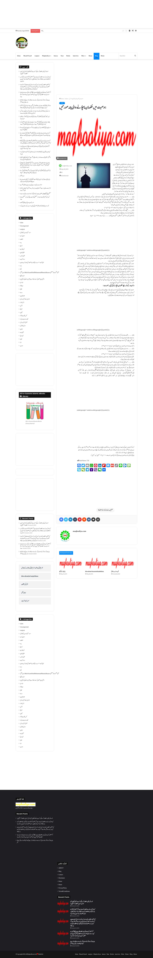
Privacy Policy (62, 888)
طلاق (21, 289)
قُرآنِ (21, 306)
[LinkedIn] (70, 519)
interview (75, 56)
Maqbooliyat (46, 56)
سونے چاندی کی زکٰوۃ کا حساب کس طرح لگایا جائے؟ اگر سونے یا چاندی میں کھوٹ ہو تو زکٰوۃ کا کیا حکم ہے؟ (35, 128)
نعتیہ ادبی (22, 336)
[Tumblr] (75, 519)
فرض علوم (22, 302)
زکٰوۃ (21, 269)
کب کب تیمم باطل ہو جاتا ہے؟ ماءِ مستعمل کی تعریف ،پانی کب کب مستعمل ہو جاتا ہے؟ (35, 198)
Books (68, 56)
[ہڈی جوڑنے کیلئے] (70, 563)
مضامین (21, 329)
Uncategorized (24, 226)
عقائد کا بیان (22, 296)
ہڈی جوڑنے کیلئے (62, 571)
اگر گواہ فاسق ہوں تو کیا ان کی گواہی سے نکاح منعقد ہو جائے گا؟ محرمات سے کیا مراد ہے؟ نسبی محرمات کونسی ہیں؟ (35, 147)
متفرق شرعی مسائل (23, 322)
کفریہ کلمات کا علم (23, 316)
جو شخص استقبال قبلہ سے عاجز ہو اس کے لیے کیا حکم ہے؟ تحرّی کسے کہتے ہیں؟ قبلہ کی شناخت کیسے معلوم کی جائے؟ (35, 158)
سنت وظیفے (22, 276)
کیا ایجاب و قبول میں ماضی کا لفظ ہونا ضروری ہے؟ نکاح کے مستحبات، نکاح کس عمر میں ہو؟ (35, 153)
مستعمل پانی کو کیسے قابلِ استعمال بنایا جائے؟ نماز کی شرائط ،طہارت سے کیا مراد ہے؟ (35, 194)
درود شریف (22, 259)
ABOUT (60, 868)
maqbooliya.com (67, 166)
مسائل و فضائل (23, 326)
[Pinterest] (80, 519)
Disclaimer (61, 878)
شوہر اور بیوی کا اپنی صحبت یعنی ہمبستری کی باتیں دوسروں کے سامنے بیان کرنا (34, 206)
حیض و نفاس (22, 256)
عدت (21, 292)
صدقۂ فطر (21, 286)
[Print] (98, 519)
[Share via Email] (93, 519)
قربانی (21, 309)
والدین (21, 346)
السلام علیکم (22, 176)
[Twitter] (66, 519)
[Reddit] (84, 519)
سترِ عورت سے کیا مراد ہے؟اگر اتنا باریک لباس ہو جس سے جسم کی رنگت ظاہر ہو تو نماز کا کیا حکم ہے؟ (35, 189)
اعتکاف (21, 239)
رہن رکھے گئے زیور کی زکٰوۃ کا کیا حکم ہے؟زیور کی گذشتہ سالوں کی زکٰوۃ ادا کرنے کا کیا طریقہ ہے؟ (35, 117)
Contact (60, 875)
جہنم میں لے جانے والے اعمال (106, 510)
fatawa (56, 56)
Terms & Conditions (64, 891)
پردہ (21, 243)
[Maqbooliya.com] (22, 43)
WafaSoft (40, 954)
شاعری (21, 282)
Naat (62, 56)
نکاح (21, 339)
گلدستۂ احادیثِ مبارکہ (24, 319)
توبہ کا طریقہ (22, 249)
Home (90, 56)
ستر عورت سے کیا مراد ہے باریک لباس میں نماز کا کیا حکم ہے (31, 185)
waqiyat (37, 56)
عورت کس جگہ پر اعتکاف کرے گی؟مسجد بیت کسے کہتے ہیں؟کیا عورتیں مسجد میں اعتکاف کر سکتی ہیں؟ (34, 72)
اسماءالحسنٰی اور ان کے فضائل (25, 233)
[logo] (25, 806)
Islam (19, 56)
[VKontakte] (89, 519)
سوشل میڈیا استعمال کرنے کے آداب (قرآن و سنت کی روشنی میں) (32, 279)
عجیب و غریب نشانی (115, 571)
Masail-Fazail (27, 56)
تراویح (21, 246)
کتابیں (21, 312)
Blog (96, 56)
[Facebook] (61, 519)
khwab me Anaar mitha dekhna (94, 571)
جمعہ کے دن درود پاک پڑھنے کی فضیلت (27, 202)
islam (66, 99)
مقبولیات (22, 332)
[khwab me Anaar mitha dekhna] (96, 563)
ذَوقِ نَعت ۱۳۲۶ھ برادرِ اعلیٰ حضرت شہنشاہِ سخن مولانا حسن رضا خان (32, 263)
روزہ (21, 266)
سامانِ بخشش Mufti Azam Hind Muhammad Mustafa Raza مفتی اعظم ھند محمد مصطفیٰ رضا (39, 273)
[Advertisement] (76, 14)
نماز (20, 342)
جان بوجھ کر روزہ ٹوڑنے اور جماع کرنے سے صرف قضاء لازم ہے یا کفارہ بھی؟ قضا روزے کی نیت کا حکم (35, 101)
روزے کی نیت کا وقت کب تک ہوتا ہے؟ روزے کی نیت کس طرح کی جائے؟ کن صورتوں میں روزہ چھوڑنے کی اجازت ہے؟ (35, 112)
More (83, 56)
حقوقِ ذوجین (22, 253)
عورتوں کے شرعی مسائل (25, 299)
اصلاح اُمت (22, 236)
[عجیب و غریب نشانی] (122, 563)
